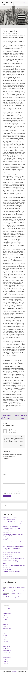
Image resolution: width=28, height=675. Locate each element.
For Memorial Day (7, 532)
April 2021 (5, 641)
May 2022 (5, 622)
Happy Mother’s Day (8, 556)
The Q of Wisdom (7, 569)
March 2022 (6, 626)
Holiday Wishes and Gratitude (10, 517)
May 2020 (5, 663)
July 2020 (5, 659)
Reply (22, 445)
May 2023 (5, 615)
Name (4, 474)
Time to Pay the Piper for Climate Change (13, 541)
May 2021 (5, 639)
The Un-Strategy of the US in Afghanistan (13, 546)
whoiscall (5, 591)
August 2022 (6, 617)
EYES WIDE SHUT (7, 544)
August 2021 (6, 633)
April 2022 (5, 624)
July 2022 (5, 619)
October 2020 (6, 655)
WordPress (14, 671)
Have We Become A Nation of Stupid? (12, 524)
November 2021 (7, 628)
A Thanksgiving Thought (9, 519)
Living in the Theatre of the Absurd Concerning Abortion (21, 417)
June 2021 (5, 637)
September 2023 (7, 613)
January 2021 (6, 648)
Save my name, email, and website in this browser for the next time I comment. (13, 492)
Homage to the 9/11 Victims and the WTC (13, 521)
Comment (6, 458)
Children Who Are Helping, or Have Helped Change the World (7, 417)
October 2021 (6, 630)
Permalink (13, 432)
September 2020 (7, 657)
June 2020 (5, 661)
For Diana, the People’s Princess (10, 526)
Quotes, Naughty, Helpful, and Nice (11, 552)
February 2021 (6, 646)
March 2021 (5, 644)
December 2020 (7, 650)
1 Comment (6, 409)
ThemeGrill (14, 673)
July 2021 (5, 635)
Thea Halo (15, 33)
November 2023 (7, 611)
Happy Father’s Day (7, 554)
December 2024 (7, 608)
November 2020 (7, 652)
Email (4, 479)
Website (5, 485)
